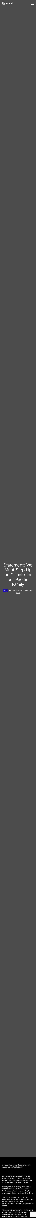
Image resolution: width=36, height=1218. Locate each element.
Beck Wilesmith (17, 591)
